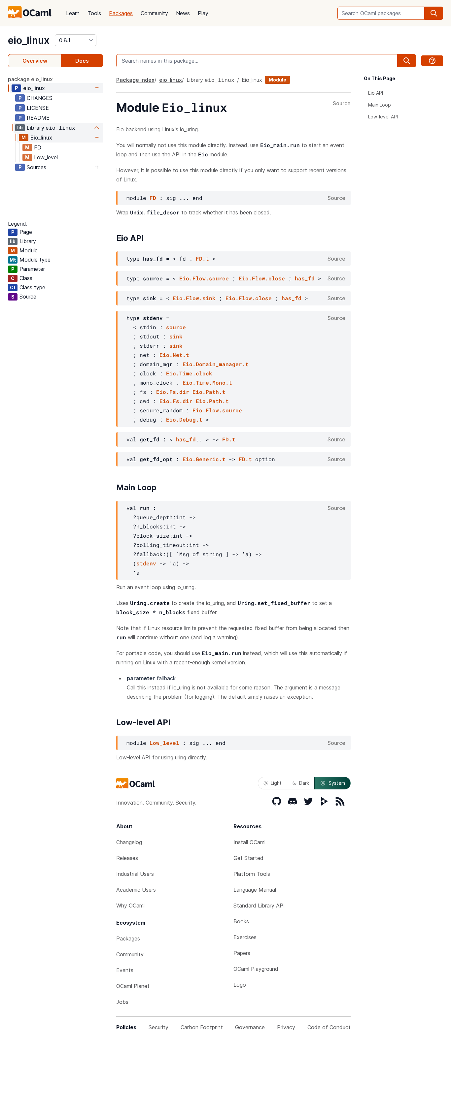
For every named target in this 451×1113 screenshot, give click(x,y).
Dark (304, 783)
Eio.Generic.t (204, 459)
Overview (34, 60)
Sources (36, 167)
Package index (135, 80)
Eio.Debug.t (184, 419)
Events (124, 970)
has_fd (305, 278)
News (183, 13)
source (176, 327)
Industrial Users (135, 874)
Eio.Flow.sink (194, 298)
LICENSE (38, 108)
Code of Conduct (329, 1027)
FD (37, 147)
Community (154, 13)
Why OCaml (130, 905)
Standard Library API (259, 905)
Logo (239, 984)
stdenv (146, 563)
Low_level (46, 157)
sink (176, 336)
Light (276, 783)
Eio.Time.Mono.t (207, 382)
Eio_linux (41, 137)
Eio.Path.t (209, 391)
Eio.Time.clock (189, 373)
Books (241, 921)
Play (203, 13)
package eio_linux (30, 79)
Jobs (122, 1002)
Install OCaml (249, 842)
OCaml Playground (255, 969)
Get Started (248, 858)
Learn (73, 13)
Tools (94, 13)
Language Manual (254, 889)
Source (342, 104)
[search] (434, 13)
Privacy (286, 1027)
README (38, 117)
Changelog (129, 842)
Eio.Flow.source (204, 278)
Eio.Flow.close (262, 278)
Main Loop (379, 105)
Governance (250, 1027)
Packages (121, 13)
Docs (82, 60)
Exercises (245, 937)
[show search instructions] (432, 60)
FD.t (202, 258)
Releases (127, 858)
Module (277, 79)
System (337, 783)
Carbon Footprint (202, 1027)
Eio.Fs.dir (172, 391)
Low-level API (383, 116)
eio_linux (29, 40)
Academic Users (136, 889)
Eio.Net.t (174, 354)
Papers (241, 953)
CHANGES (39, 98)
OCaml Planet (133, 986)
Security (158, 1027)
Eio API (375, 93)
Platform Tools (251, 874)
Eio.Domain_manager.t (216, 364)
